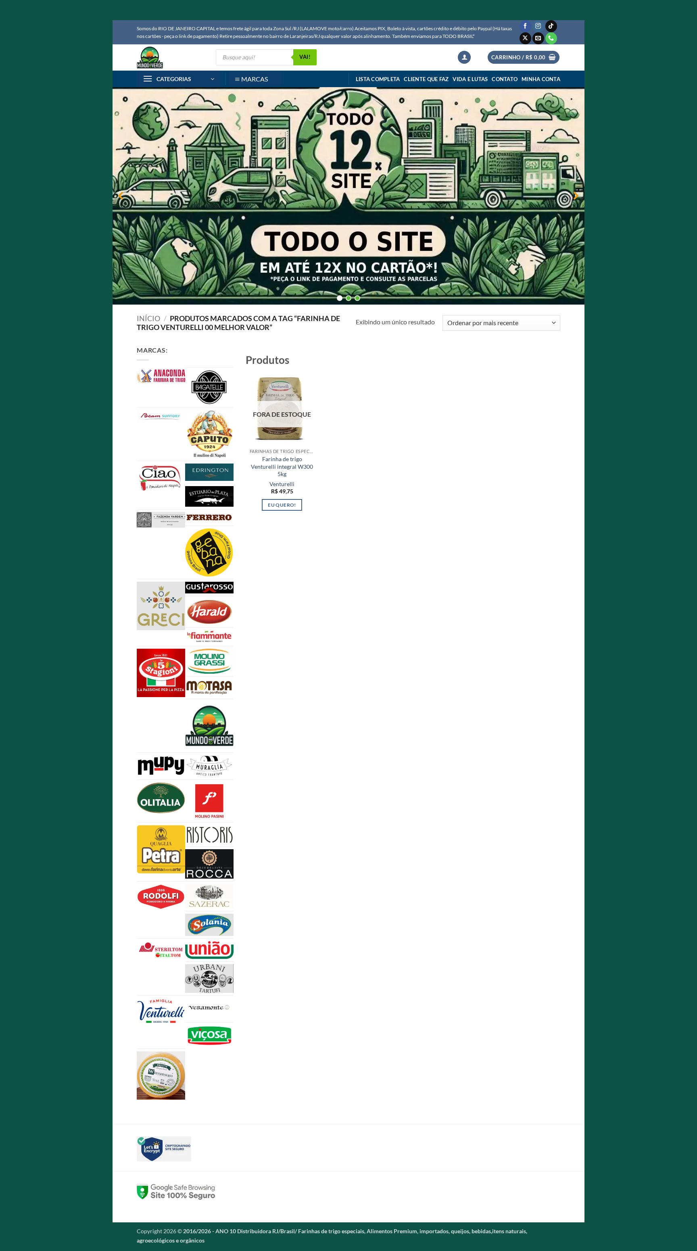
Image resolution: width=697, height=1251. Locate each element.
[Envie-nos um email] (538, 38)
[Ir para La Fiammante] (209, 637)
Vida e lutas (470, 79)
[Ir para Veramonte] (209, 1009)
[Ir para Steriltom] (161, 950)
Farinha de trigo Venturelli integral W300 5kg (282, 466)
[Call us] (551, 38)
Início (148, 318)
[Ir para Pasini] (209, 801)
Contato (505, 79)
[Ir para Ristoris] (209, 834)
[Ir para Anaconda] (161, 376)
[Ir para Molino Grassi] (209, 661)
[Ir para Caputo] (209, 434)
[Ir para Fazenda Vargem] (161, 520)
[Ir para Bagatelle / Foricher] (209, 387)
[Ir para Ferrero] (209, 518)
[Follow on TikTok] (551, 26)
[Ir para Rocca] (209, 864)
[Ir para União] (209, 950)
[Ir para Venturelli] (161, 1011)
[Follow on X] (525, 38)
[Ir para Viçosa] (209, 1035)
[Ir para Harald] (209, 611)
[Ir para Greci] (161, 606)
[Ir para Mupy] (161, 766)
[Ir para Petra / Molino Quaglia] (161, 850)
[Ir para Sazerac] (209, 896)
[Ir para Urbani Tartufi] (209, 978)
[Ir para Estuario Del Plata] (209, 496)
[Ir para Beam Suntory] (161, 416)
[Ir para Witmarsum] (161, 1075)
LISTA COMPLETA (378, 79)
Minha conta (541, 79)
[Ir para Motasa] (209, 688)
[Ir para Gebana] (209, 552)
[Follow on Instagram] (538, 26)
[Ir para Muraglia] (209, 766)
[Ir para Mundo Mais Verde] (209, 725)
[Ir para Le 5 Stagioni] (161, 673)
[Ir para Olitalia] (161, 798)
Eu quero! (282, 505)
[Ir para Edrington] (209, 472)
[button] (464, 57)
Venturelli (281, 483)
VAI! (305, 57)
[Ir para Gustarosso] (209, 587)
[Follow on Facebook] (525, 26)
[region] (348, 196)
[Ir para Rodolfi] (161, 897)
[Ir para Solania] (209, 924)
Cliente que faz (426, 79)
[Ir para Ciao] (161, 478)
